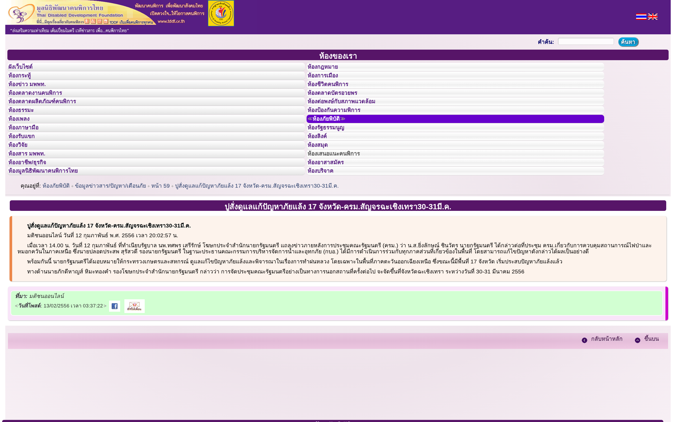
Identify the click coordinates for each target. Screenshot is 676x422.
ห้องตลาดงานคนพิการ (41, 104)
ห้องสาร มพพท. (31, 187)
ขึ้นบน (651, 380)
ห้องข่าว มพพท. (32, 92)
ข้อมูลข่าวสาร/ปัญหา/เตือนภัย (110, 227)
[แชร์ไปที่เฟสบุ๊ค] (114, 347)
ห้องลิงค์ (320, 163)
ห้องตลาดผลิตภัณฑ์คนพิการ (50, 115)
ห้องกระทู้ (23, 80)
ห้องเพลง (22, 139)
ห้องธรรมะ (25, 127)
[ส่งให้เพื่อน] (134, 347)
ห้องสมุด (321, 175)
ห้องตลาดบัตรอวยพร (338, 104)
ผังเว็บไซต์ (25, 68)
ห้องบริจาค (324, 210)
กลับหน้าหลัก (607, 380)
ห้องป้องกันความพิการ (340, 127)
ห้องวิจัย (21, 175)
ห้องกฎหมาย (327, 68)
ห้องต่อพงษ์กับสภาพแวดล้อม (349, 115)
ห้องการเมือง (327, 80)
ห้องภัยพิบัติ (332, 139)
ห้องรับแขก (26, 163)
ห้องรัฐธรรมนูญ (331, 151)
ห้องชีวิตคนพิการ (333, 92)
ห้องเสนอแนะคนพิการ (340, 187)
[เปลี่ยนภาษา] (641, 16)
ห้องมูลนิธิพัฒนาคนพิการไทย (51, 210)
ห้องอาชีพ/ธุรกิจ (32, 198)
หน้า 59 (160, 227)
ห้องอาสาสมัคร (330, 198)
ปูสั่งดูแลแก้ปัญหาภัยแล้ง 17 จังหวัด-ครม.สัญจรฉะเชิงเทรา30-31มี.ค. (257, 227)
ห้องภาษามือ (27, 151)
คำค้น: (546, 42)
